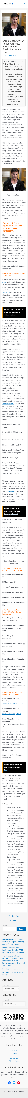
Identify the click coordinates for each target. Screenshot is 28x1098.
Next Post (14, 920)
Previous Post (14, 916)
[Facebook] (9, 1082)
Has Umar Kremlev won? (11, 969)
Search (5, 925)
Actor (5, 55)
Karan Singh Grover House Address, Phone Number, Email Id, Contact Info (14, 67)
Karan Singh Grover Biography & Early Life (16, 75)
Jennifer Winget (8, 404)
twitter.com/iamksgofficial (11, 714)
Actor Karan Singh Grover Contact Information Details (15, 81)
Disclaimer (14, 1058)
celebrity (11, 491)
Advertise (14, 1056)
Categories (6, 1000)
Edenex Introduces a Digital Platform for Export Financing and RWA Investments (13, 941)
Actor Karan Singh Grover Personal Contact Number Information (15, 90)
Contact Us (14, 1053)
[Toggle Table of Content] (22, 61)
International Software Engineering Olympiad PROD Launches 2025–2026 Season (13, 950)
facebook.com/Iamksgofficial (12, 703)
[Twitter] (14, 1082)
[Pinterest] (18, 1082)
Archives (5, 985)
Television (6, 292)
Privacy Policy (14, 1061)
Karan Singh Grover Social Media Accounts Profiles (15, 99)
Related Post (13, 104)
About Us (14, 1051)
